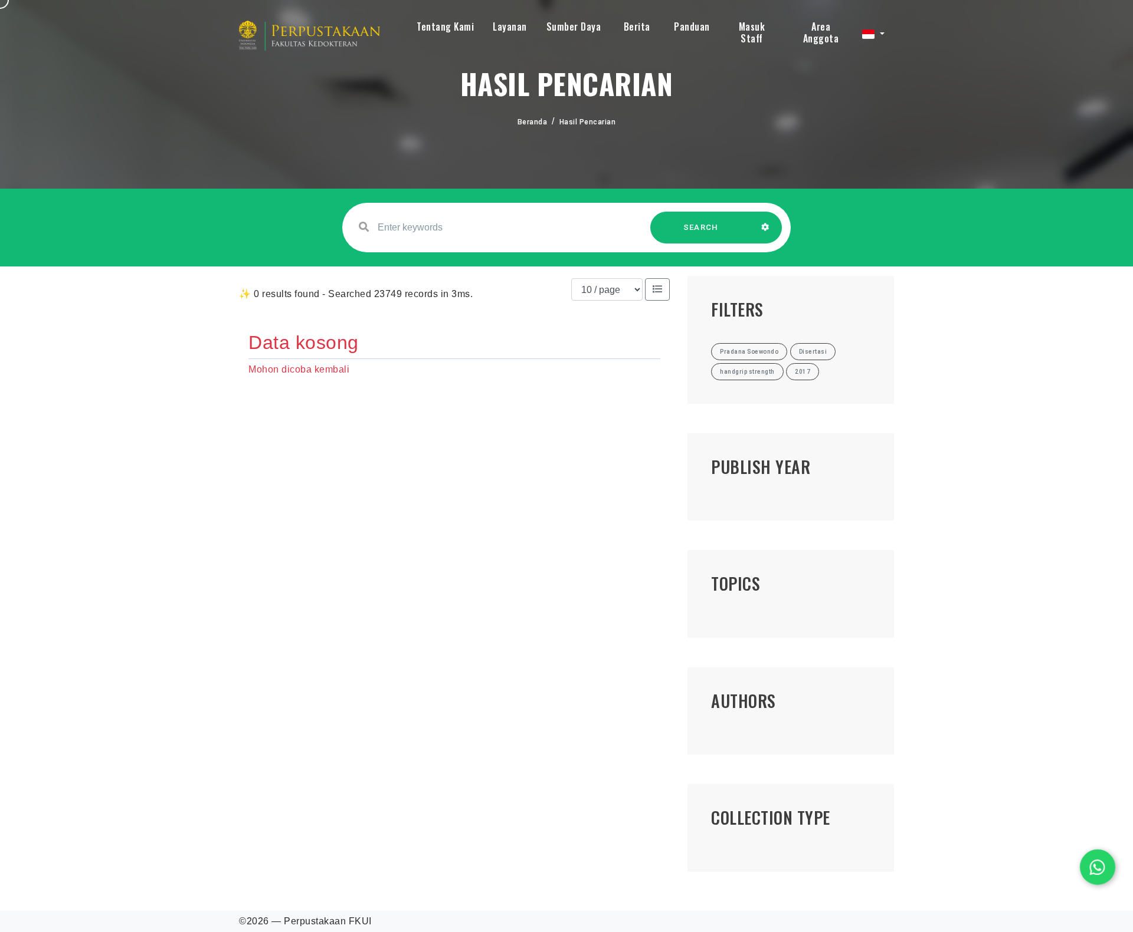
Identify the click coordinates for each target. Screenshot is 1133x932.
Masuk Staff (752, 32)
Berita (637, 26)
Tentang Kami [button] (445, 26)
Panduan (692, 26)
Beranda (533, 122)
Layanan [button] (510, 26)
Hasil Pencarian (587, 122)
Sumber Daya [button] (573, 26)
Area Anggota (821, 32)
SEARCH (701, 227)
